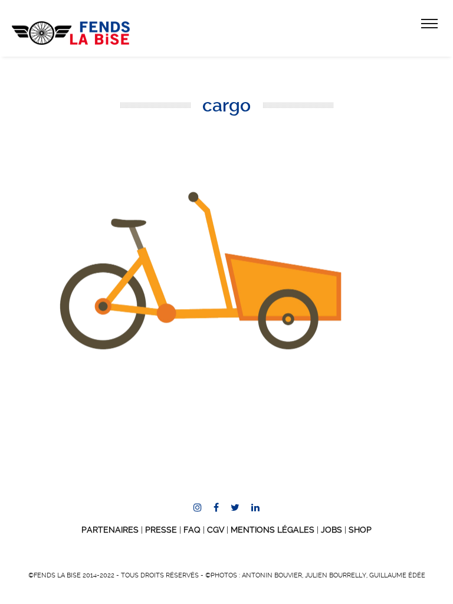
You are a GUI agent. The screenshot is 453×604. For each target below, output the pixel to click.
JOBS (331, 529)
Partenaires (110, 529)
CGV (215, 529)
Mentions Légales (272, 529)
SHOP (360, 529)
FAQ (192, 529)
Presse (161, 529)
